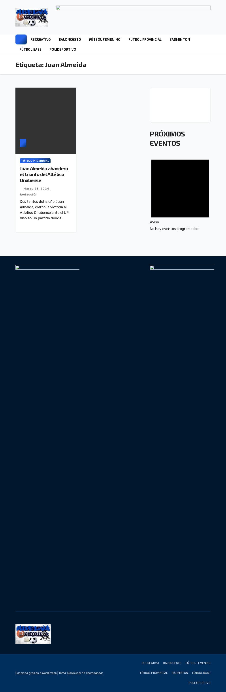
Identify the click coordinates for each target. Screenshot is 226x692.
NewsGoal (74, 673)
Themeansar (94, 673)
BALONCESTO (70, 39)
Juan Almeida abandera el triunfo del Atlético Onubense (44, 174)
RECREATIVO (41, 39)
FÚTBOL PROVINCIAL (145, 39)
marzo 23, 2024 (36, 188)
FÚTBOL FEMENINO (105, 39)
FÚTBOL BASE (30, 49)
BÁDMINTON (180, 39)
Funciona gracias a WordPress (36, 673)
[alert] (180, 192)
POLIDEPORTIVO (63, 49)
